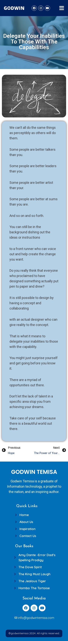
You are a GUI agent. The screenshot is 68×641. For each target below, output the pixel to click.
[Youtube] (47, 8)
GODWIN (14, 8)
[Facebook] (34, 8)
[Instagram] (40, 8)
